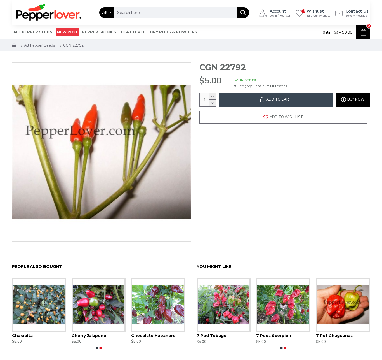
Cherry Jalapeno (89, 335)
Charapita (22, 335)
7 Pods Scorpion (273, 335)
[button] (97, 348)
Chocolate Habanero (153, 335)
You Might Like (214, 266)
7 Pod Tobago (212, 335)
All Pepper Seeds (39, 45)
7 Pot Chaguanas (334, 335)
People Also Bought (37, 266)
